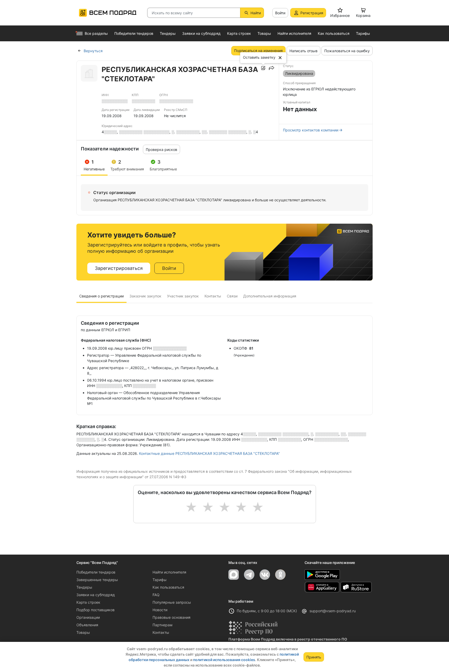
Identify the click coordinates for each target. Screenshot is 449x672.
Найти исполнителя (169, 572)
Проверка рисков (161, 149)
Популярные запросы (172, 602)
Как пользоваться (168, 587)
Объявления (87, 625)
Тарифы (160, 579)
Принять (313, 657)
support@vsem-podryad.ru (332, 611)
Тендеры (84, 587)
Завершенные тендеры (97, 579)
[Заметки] (263, 68)
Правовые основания (171, 617)
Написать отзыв (303, 51)
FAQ (156, 595)
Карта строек (88, 602)
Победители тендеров (95, 572)
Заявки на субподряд (95, 595)
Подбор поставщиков (95, 610)
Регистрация (311, 13)
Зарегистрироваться (119, 268)
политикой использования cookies (224, 659)
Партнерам (163, 625)
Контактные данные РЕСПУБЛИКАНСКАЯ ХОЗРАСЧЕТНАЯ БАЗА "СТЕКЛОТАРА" (209, 453)
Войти (280, 13)
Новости (160, 610)
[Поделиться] (271, 68)
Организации (88, 617)
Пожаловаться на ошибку (347, 51)
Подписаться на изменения (258, 50)
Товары (83, 632)
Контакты (161, 632)
